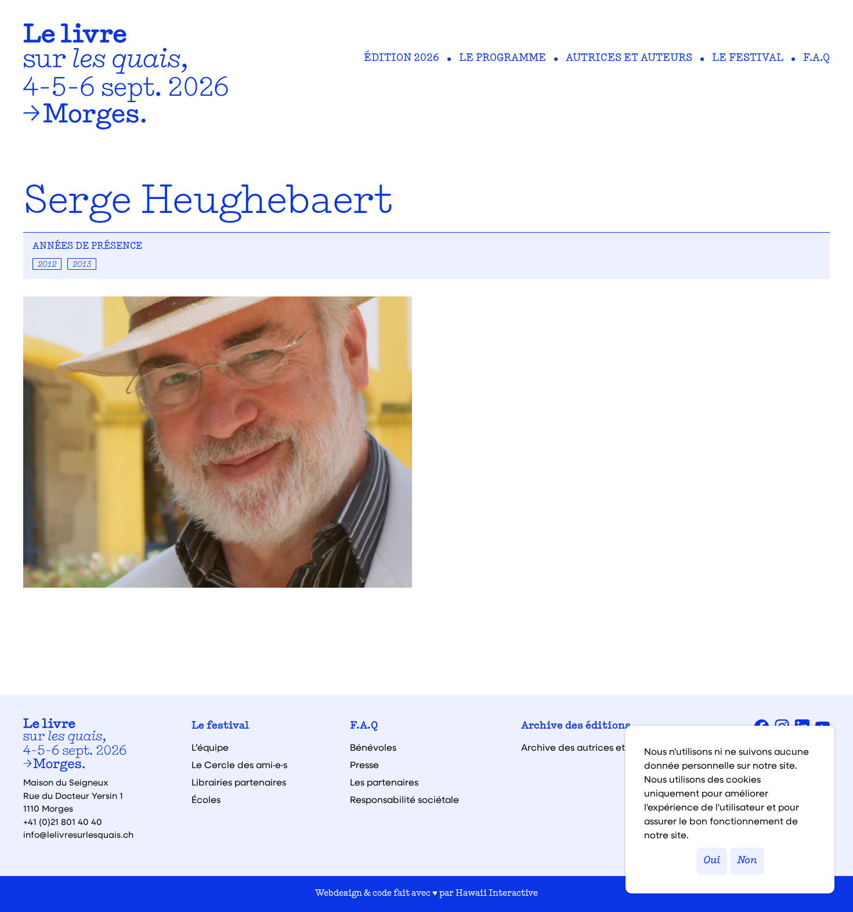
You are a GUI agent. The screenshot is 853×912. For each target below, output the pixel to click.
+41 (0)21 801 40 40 (62, 821)
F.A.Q (816, 58)
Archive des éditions (576, 726)
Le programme (502, 58)
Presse (364, 764)
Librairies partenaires (238, 782)
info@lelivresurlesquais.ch (78, 834)
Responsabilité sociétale (404, 799)
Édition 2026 (401, 58)
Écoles (206, 799)
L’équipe (210, 747)
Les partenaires (384, 782)
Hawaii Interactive (497, 893)
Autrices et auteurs (629, 58)
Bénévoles (373, 747)
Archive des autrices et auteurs (591, 747)
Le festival (747, 58)
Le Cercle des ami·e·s (239, 764)
